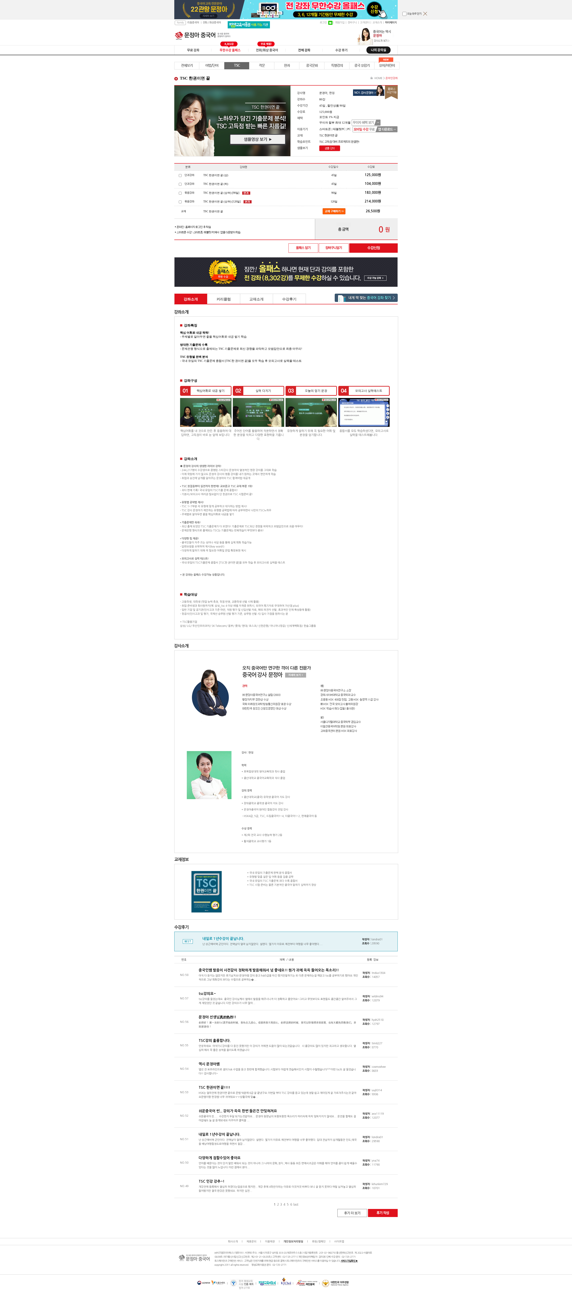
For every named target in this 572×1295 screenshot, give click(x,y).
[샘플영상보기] (232, 121)
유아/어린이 (387, 65)
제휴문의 (251, 1241)
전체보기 (187, 65)
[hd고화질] (329, 148)
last (295, 1204)
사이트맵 (339, 1241)
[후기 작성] (383, 1212)
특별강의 (337, 65)
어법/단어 (211, 65)
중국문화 (312, 65)
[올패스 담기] (303, 248)
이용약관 (270, 1241)
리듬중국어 (193, 22)
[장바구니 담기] (334, 248)
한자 (287, 65)
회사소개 (233, 1241)
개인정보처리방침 (293, 1241)
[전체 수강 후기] (352, 1212)
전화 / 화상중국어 (212, 22)
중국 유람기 (362, 65)
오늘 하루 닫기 (414, 13)
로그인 (323, 22)
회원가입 (340, 22)
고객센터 (364, 22)
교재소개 (377, 22)
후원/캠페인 (319, 1241)
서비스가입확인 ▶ (349, 1261)
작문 (262, 65)
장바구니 (352, 22)
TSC (237, 65)
